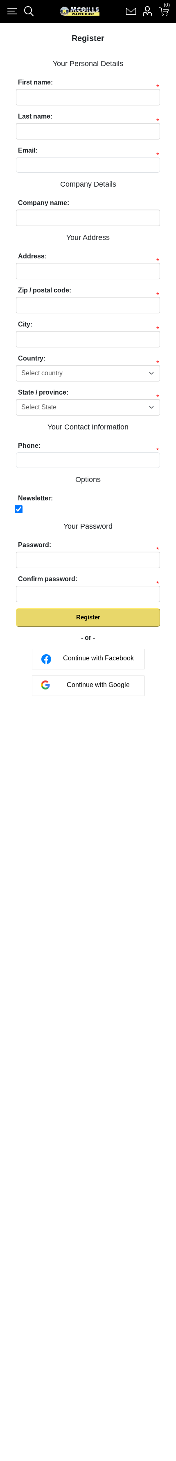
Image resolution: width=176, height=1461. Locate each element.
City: (25, 324)
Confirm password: (47, 578)
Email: (27, 150)
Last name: (35, 116)
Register (88, 617)
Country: (31, 358)
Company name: (43, 202)
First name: (35, 82)
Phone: (29, 445)
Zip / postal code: (44, 290)
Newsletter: (35, 498)
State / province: (43, 392)
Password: (34, 544)
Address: (32, 256)
